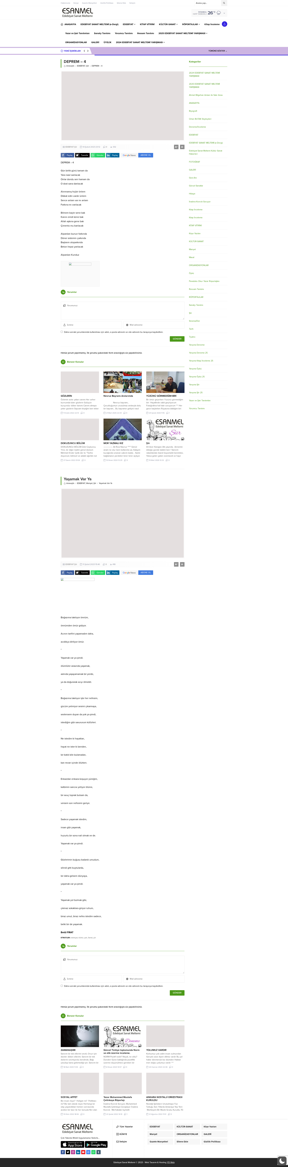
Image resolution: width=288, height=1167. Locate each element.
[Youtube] (83, 1152)
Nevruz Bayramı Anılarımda (118, 395)
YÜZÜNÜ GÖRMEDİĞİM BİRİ (161, 395)
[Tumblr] (98, 1152)
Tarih (191, 329)
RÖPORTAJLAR (196, 297)
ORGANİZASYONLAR (199, 265)
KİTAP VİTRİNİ (195, 225)
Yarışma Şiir (194, 384)
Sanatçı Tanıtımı (196, 305)
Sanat (90, 938)
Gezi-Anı (193, 178)
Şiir (87, 66)
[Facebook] (63, 1152)
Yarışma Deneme (197, 345)
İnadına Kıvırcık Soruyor (200, 201)
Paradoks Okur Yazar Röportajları (204, 281)
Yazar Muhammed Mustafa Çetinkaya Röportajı (118, 1099)
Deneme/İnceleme (197, 127)
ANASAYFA (194, 103)
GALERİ (192, 170)
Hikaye (192, 193)
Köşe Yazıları (195, 233)
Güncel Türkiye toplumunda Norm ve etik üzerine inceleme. (122, 1052)
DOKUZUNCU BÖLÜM (73, 443)
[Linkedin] (78, 1152)
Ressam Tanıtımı (196, 289)
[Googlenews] (88, 1152)
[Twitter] (68, 1152)
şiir (94, 938)
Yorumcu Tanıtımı (197, 408)
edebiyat (74, 938)
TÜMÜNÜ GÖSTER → (217, 51)
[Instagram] (73, 1152)
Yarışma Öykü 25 (197, 376)
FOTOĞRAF (194, 162)
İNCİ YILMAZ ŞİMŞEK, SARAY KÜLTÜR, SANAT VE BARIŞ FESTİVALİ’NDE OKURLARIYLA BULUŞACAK (145, 51)
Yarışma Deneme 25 (198, 353)
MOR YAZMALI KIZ (113, 443)
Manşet (89, 483)
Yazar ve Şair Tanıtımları (200, 400)
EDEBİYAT (81, 66)
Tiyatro (192, 337)
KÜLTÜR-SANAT (196, 241)
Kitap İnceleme (195, 209)
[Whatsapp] (93, 1152)
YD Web (171, 1162)
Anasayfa (70, 66)
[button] (282, 1160)
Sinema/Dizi (194, 321)
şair (85, 938)
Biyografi (193, 111)
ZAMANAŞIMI (68, 1050)
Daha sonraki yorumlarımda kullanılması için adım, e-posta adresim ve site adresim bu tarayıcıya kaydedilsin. (113, 332)
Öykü (191, 273)
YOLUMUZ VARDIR (156, 1050)
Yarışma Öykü (195, 368)
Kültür (81, 938)
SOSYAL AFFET (69, 1097)
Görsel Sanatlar (196, 185)
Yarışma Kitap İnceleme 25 (201, 360)
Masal (191, 257)
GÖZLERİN (66, 395)
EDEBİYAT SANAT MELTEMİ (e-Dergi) (206, 143)
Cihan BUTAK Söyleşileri (200, 119)
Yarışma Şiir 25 (195, 392)
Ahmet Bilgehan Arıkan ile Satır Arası (206, 95)
